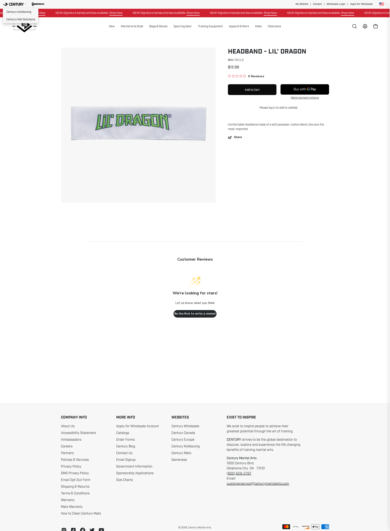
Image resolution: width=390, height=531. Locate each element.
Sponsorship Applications (135, 473)
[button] (38, 4)
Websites (180, 417)
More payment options (305, 97)
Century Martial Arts (199, 527)
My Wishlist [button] (302, 4)
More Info (125, 417)
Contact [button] (317, 4)
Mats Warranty (72, 507)
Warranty (68, 500)
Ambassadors (71, 440)
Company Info (74, 417)
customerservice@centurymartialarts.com (258, 484)
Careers (67, 446)
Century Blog (125, 446)
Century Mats (181, 453)
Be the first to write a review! (195, 314)
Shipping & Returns (75, 487)
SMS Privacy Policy (75, 473)
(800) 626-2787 (239, 473)
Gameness (179, 460)
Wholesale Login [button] (336, 4)
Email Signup (125, 460)
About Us (68, 426)
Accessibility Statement (78, 433)
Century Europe (182, 440)
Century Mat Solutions (20, 19)
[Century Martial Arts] (24, 26)
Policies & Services (75, 460)
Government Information (134, 466)
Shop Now (107, 13)
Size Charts (124, 480)
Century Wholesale (185, 426)
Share (238, 137)
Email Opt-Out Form (75, 480)
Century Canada (183, 433)
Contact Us (124, 453)
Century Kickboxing (18, 12)
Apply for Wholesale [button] (361, 4)
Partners (67, 453)
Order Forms (125, 440)
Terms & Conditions (75, 493)
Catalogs (122, 433)
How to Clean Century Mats (81, 513)
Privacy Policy (71, 466)
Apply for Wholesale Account (137, 426)
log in (272, 107)
